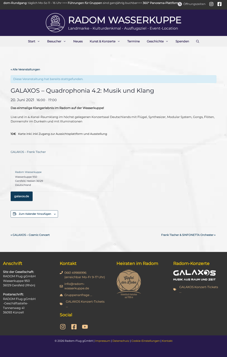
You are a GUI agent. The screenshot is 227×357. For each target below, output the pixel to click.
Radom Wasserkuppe (125, 20)
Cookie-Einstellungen (145, 340)
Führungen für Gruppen (80, 3)
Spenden (182, 41)
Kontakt (167, 340)
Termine (133, 41)
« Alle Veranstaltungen (25, 69)
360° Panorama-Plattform (156, 3)
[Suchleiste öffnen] (198, 41)
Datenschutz (120, 340)
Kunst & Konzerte (102, 41)
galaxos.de (21, 196)
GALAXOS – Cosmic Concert (30, 235)
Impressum (102, 340)
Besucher (54, 41)
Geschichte (155, 41)
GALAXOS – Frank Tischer (28, 152)
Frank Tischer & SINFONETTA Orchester (188, 235)
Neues (78, 41)
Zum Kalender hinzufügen (35, 213)
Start (31, 41)
